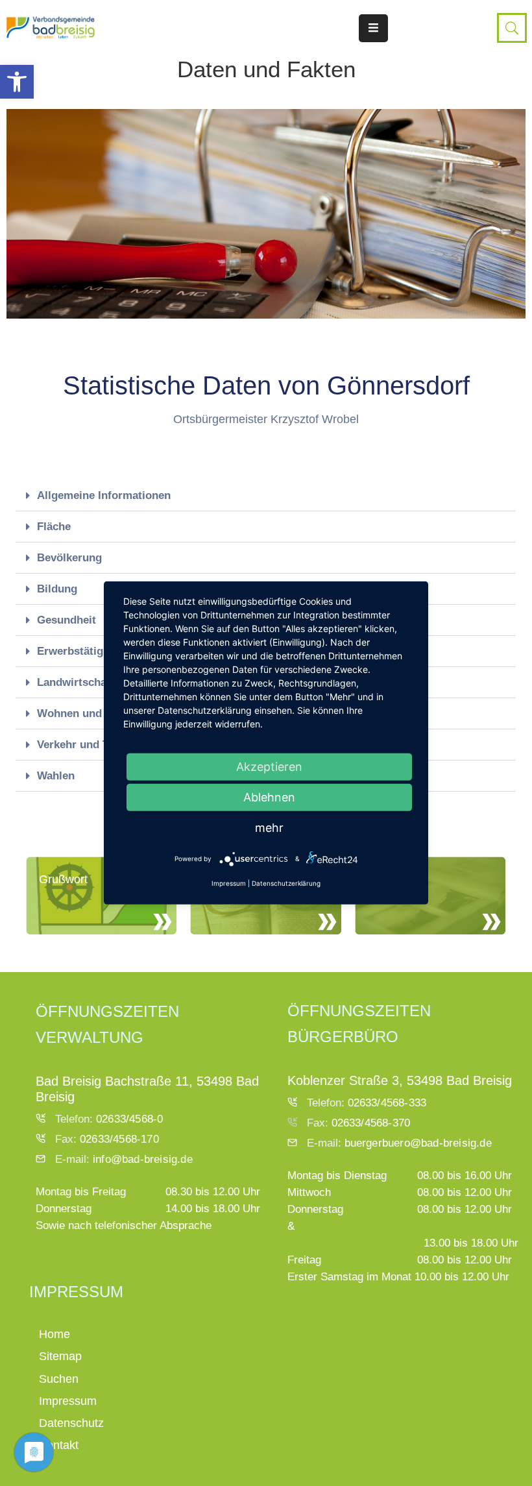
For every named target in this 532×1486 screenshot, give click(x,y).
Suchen (59, 1378)
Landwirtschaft (75, 682)
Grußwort (63, 879)
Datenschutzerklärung (286, 883)
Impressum (68, 1401)
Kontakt (59, 1445)
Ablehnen (269, 797)
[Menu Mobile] (373, 28)
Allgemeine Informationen (104, 495)
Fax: (107, 1139)
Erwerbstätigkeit (79, 651)
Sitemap (60, 1356)
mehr (269, 827)
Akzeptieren (269, 766)
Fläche (54, 526)
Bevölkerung (69, 558)
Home (54, 1334)
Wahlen (56, 776)
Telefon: (109, 1119)
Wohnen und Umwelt (90, 713)
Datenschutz (71, 1423)
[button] (17, 82)
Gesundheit (66, 620)
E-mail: (124, 1159)
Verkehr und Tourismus (97, 744)
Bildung (57, 589)
